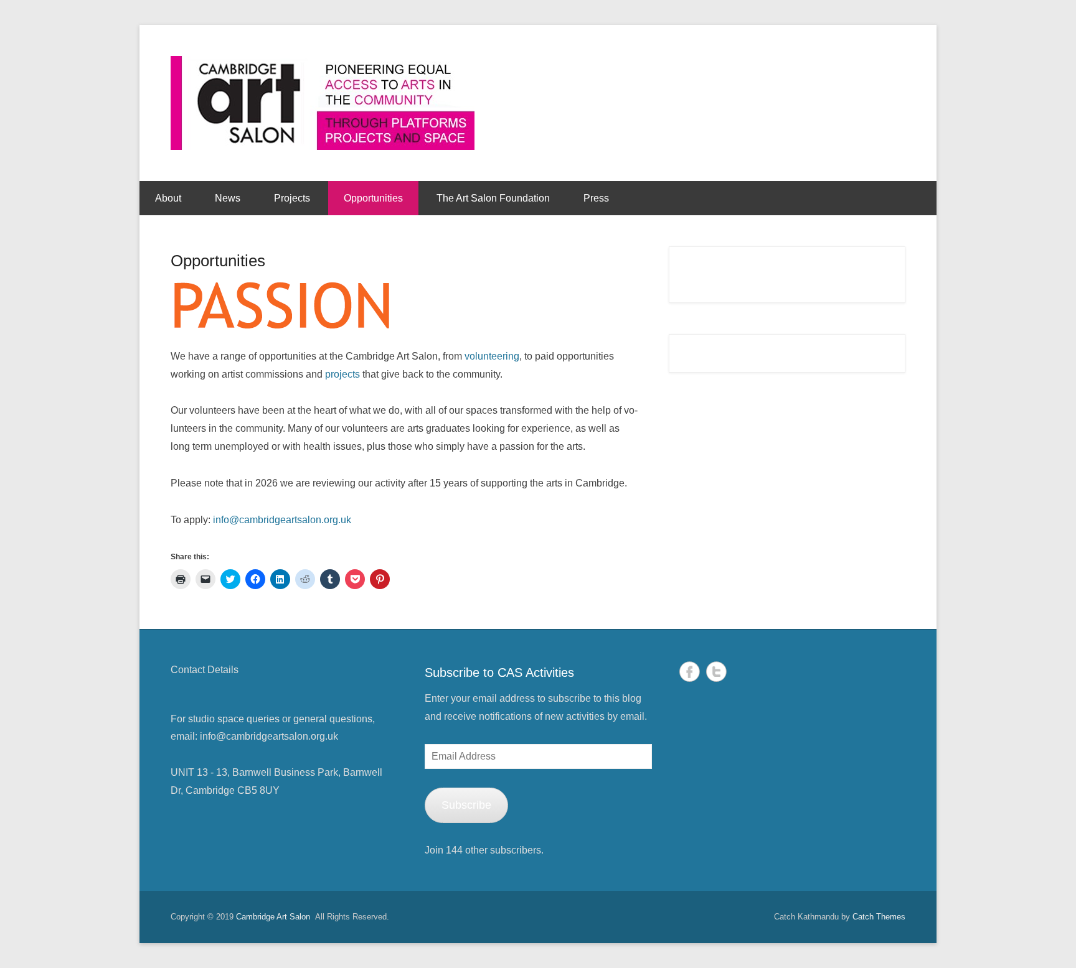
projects (342, 374)
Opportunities (373, 198)
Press (596, 198)
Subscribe (466, 805)
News (227, 198)
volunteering (492, 356)
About (168, 198)
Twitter (716, 671)
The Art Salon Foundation (493, 198)
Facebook (689, 671)
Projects (292, 198)
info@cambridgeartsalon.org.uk (282, 519)
